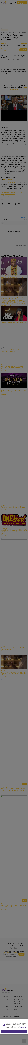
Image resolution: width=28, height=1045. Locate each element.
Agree (14, 1031)
